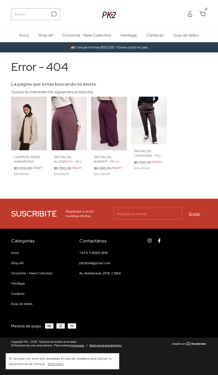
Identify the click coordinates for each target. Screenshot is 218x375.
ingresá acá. (78, 345)
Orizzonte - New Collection (86, 35)
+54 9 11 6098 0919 (93, 253)
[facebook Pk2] (159, 240)
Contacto (155, 35)
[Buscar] (53, 14)
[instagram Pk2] (149, 240)
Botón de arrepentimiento (105, 345)
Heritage (129, 35)
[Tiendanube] (189, 344)
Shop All (45, 35)
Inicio (24, 35)
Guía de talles (185, 35)
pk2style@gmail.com (95, 263)
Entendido (56, 364)
